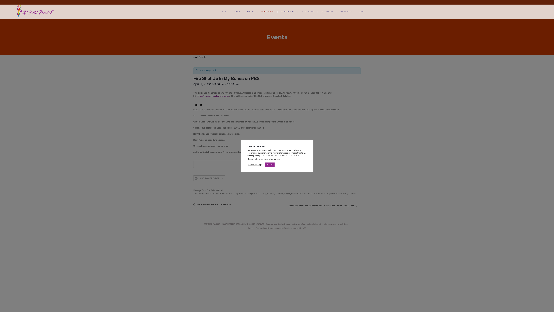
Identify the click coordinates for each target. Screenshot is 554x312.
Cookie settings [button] (255, 164)
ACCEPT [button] (269, 165)
